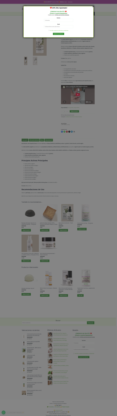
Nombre (58, 17)
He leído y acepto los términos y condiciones (59, 30)
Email (58, 24)
